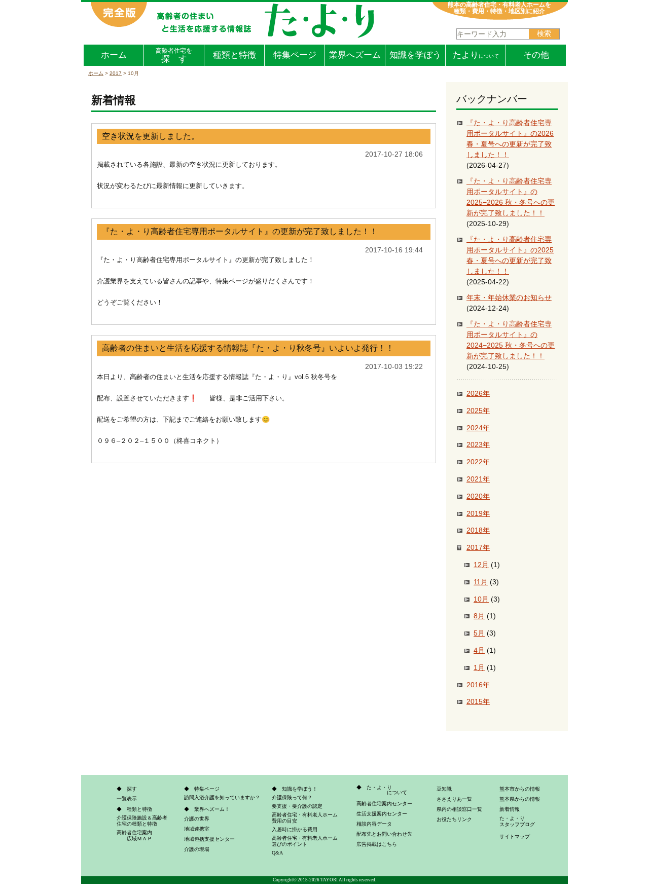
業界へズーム (355, 55)
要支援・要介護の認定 (297, 806)
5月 (479, 633)
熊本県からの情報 (519, 799)
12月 (481, 565)
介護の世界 (196, 819)
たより (476, 55)
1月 (479, 667)
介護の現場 (196, 849)
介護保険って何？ (292, 797)
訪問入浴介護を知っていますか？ (222, 797)
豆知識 (444, 789)
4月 (479, 650)
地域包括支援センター (209, 839)
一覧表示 (127, 798)
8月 (479, 616)
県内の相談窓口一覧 (459, 809)
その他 (536, 55)
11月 (481, 582)
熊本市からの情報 (519, 789)
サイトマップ (514, 836)
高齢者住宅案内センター (384, 803)
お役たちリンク (454, 819)
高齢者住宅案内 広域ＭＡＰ (134, 835)
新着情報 (509, 809)
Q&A (277, 852)
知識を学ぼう (415, 55)
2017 (116, 73)
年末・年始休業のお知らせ (509, 297)
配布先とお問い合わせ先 (384, 834)
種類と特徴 (234, 55)
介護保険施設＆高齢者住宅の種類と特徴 (142, 821)
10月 (481, 599)
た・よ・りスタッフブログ (517, 821)
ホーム (114, 55)
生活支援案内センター (381, 813)
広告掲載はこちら (376, 844)
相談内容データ (374, 824)
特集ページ (294, 55)
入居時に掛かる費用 (294, 829)
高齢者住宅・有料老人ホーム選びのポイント (305, 841)
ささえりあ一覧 (454, 799)
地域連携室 (196, 829)
